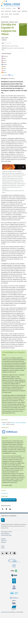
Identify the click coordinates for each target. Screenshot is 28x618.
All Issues (14, 11)
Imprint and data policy (6, 535)
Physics (16, 46)
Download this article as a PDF (8, 499)
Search (14, 8)
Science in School (4, 22)
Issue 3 (16, 22)
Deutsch (4, 62)
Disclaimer (3, 542)
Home (2, 11)
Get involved (16, 14)
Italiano (4, 68)
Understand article (23, 25)
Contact (3, 8)
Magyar (4, 66)
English (4, 58)
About (10, 14)
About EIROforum (5, 533)
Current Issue (8, 11)
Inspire (19, 11)
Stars (3, 49)
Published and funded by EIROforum (8, 612)
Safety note (4, 540)
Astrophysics (10, 48)
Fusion (14, 48)
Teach (2, 14)
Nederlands (5, 56)
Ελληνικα (5, 64)
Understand (24, 11)
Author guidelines (5, 17)
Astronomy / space (9, 46)
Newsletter (8, 8)
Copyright (3, 539)
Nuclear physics (20, 48)
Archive (2, 546)
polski (4, 70)
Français (4, 60)
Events (6, 14)
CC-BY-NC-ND (4, 493)
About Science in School (6, 531)
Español (4, 72)
